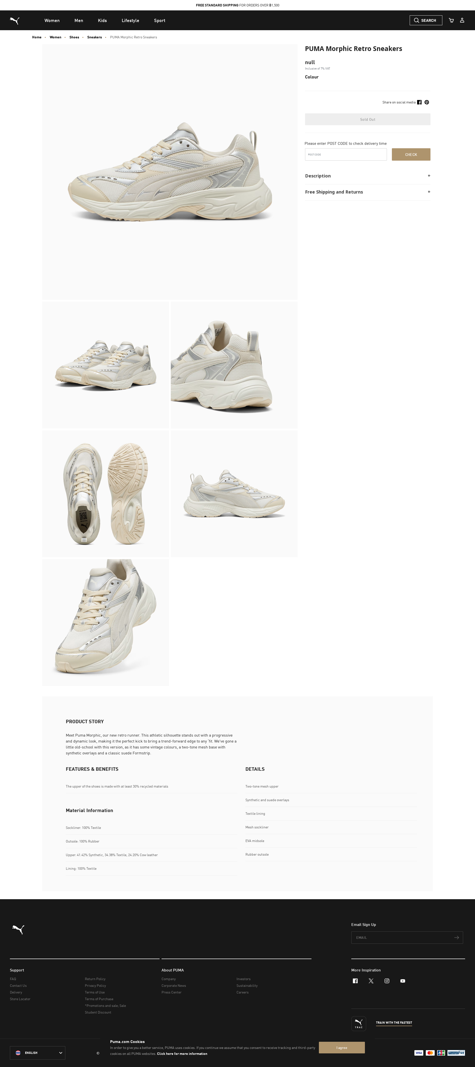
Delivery (16, 992)
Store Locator (20, 999)
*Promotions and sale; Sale (105, 1005)
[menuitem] (52, 20)
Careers (243, 992)
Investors (244, 979)
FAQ (13, 979)
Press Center (172, 992)
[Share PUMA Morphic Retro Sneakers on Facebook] (419, 102)
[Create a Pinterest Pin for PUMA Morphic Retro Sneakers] (426, 102)
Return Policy (95, 979)
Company (169, 979)
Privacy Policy (95, 985)
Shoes (74, 37)
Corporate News (174, 985)
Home (37, 37)
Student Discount (98, 1012)
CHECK (411, 154)
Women (55, 37)
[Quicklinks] (462, 20)
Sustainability (247, 985)
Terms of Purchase (99, 999)
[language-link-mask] (37, 1052)
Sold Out (367, 119)
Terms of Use (95, 992)
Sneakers (94, 37)
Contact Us (18, 985)
